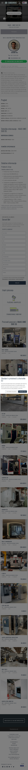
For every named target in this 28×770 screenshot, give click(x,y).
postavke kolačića (11, 391)
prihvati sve (22, 391)
